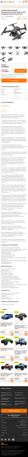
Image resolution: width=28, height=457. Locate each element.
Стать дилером (14, 80)
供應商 (2, 435)
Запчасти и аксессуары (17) (20, 349)
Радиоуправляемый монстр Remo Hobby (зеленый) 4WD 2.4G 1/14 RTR (7, 349)
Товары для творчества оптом (20, 404)
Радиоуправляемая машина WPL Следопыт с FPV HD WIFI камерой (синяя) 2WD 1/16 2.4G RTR (21, 352)
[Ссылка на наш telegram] (2, 439)
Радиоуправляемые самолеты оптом (5, 398)
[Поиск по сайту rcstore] (20, 2)
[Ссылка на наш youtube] (13, 439)
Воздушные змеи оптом (20, 401)
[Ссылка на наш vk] (9, 439)
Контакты (25, 432)
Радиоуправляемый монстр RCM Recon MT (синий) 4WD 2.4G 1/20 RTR (21, 374)
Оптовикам (24, 434)
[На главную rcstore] (7, 2)
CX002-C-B (17, 355)
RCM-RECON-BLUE (18, 376)
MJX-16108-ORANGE (19, 330)
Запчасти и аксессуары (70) (20, 323)
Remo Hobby (10, 355)
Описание (4, 110)
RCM (12, 376)
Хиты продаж (4, 427)
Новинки (4, 309)
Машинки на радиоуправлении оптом (6, 404)
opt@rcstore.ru (23, 422)
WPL (26, 355)
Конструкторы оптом (5, 401)
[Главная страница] (2, 6)
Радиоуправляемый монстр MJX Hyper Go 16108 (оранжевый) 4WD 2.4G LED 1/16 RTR (21, 327)
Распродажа (3, 430)
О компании (24, 429)
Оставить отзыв (23, 16)
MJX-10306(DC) (4, 330)
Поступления (4, 422)
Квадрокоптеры (17, 92)
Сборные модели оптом (20, 398)
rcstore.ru (13, 450)
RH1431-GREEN (4, 355)
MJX (15, 91)
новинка (2, 312)
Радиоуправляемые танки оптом (6, 395)
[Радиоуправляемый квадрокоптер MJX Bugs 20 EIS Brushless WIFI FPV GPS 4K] (3, 47)
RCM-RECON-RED (4, 376)
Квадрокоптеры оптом (6, 392)
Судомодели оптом (19, 394)
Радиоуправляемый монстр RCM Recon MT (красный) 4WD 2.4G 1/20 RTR (7, 374)
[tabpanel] (14, 31)
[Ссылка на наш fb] (5, 439)
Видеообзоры (4, 432)
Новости (3, 420)
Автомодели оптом (19, 392)
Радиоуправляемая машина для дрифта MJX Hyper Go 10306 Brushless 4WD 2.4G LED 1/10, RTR (7, 324)
